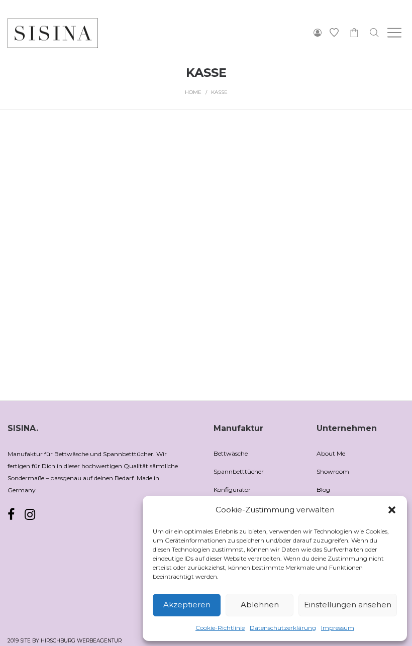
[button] (392, 510)
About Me (331, 453)
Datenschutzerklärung (283, 627)
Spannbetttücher (239, 471)
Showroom (333, 471)
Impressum (337, 627)
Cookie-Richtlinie (220, 627)
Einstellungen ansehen (347, 604)
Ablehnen (260, 604)
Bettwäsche (231, 453)
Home (193, 92)
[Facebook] (11, 515)
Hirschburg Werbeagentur (81, 640)
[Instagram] (30, 514)
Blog (323, 489)
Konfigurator (232, 489)
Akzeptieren (187, 604)
